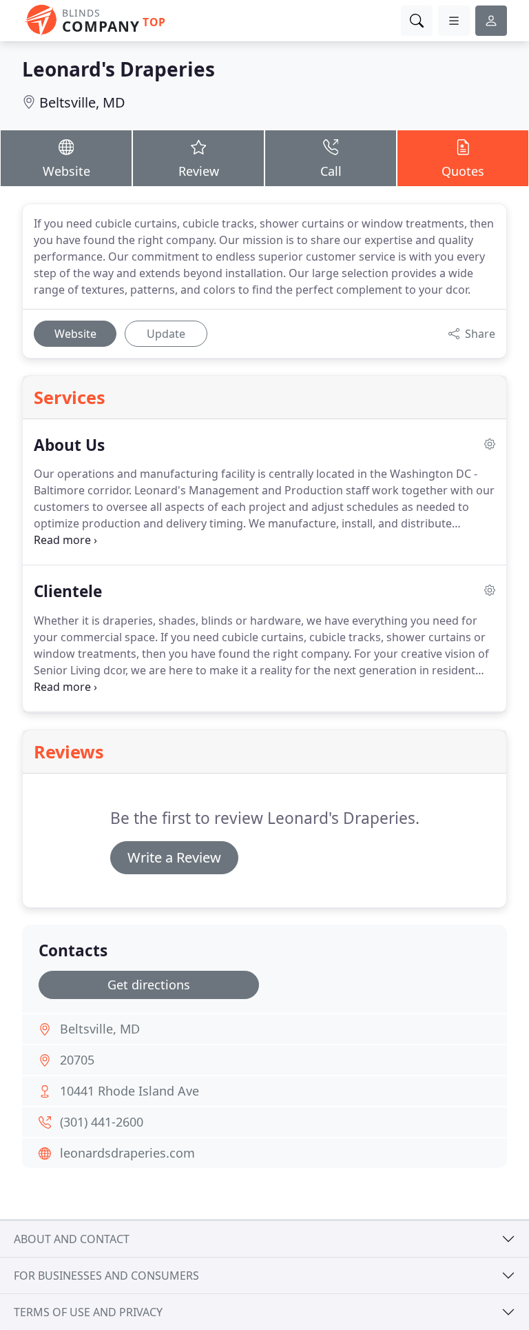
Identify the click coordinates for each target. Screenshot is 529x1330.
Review (198, 171)
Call (331, 171)
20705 (77, 1059)
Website (66, 171)
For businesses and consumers (106, 1275)
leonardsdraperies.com (127, 1153)
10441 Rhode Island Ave (129, 1090)
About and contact (71, 1239)
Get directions (148, 984)
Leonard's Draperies (118, 69)
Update (166, 333)
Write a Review (174, 857)
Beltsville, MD (82, 102)
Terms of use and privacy (88, 1312)
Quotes (463, 171)
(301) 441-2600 (101, 1122)
